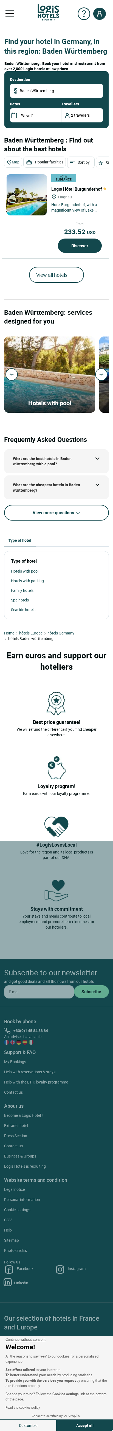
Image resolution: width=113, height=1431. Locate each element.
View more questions (54, 513)
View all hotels (51, 275)
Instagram (77, 1268)
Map (15, 162)
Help (8, 1230)
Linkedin (21, 1282)
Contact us (13, 1092)
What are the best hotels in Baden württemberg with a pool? (42, 461)
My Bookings (15, 1061)
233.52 (79, 231)
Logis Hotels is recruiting (25, 1166)
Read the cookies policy (22, 1407)
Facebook (25, 1268)
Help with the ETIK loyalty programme (36, 1082)
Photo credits (15, 1250)
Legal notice (14, 1189)
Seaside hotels (23, 609)
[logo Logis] (48, 12)
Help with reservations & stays (29, 1071)
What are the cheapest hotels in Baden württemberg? (46, 487)
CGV (8, 1219)
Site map (11, 1240)
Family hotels (22, 590)
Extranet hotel (16, 1125)
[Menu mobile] (9, 13)
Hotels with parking (27, 580)
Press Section (15, 1135)
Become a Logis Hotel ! (23, 1115)
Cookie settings (17, 1209)
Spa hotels (20, 600)
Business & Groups (20, 1156)
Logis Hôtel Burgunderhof (77, 189)
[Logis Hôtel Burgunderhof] (26, 194)
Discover (79, 246)
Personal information (22, 1199)
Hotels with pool (24, 571)
